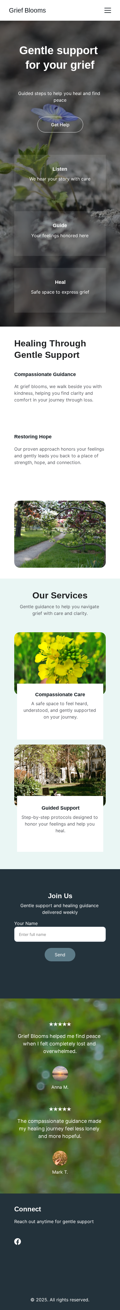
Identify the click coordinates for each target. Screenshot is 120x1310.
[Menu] (107, 10)
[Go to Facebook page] (17, 1241)
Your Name (26, 923)
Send (60, 954)
